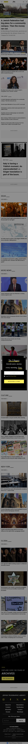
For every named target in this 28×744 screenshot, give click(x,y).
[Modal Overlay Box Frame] (14, 372)
